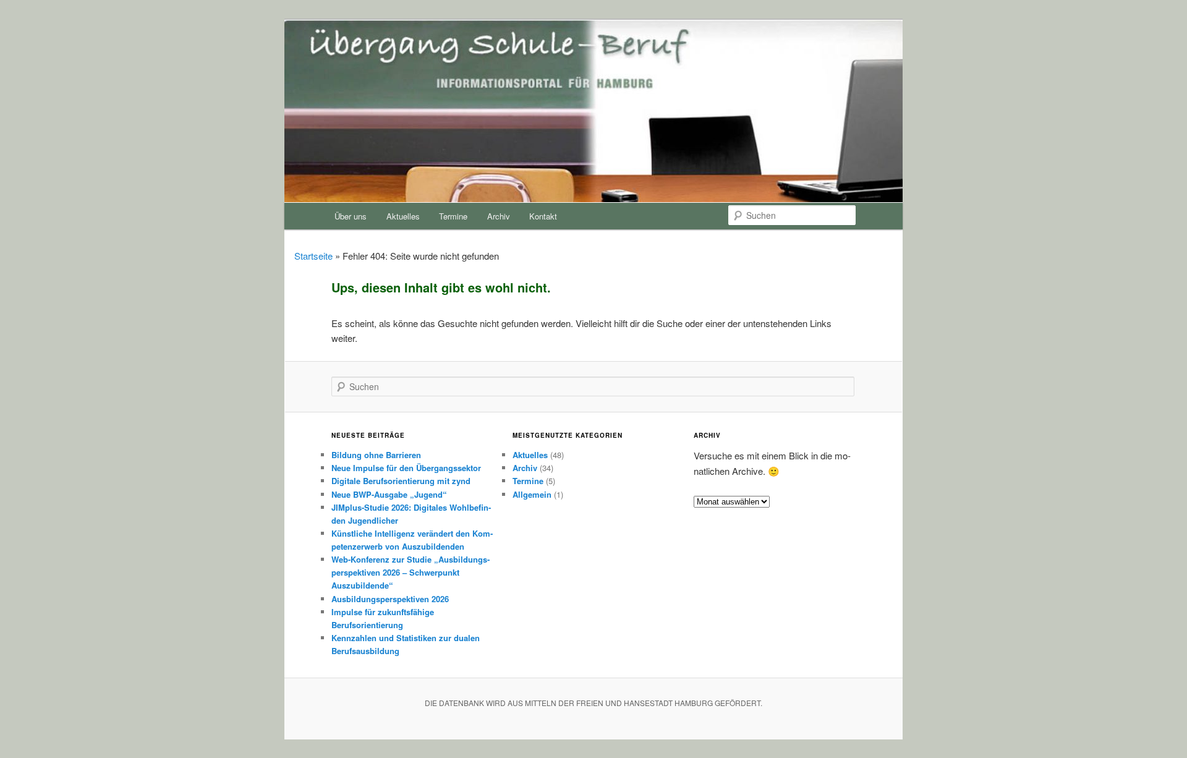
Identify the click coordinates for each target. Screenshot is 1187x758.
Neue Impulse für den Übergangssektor (406, 468)
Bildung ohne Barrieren (376, 455)
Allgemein (532, 494)
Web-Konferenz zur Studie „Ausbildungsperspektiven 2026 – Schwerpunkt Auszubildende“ (410, 572)
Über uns (350, 216)
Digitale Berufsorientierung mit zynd (400, 481)
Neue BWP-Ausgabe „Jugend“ (389, 494)
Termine (453, 216)
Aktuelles (403, 216)
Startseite (313, 255)
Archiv (498, 216)
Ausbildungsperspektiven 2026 (390, 599)
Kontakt (543, 216)
